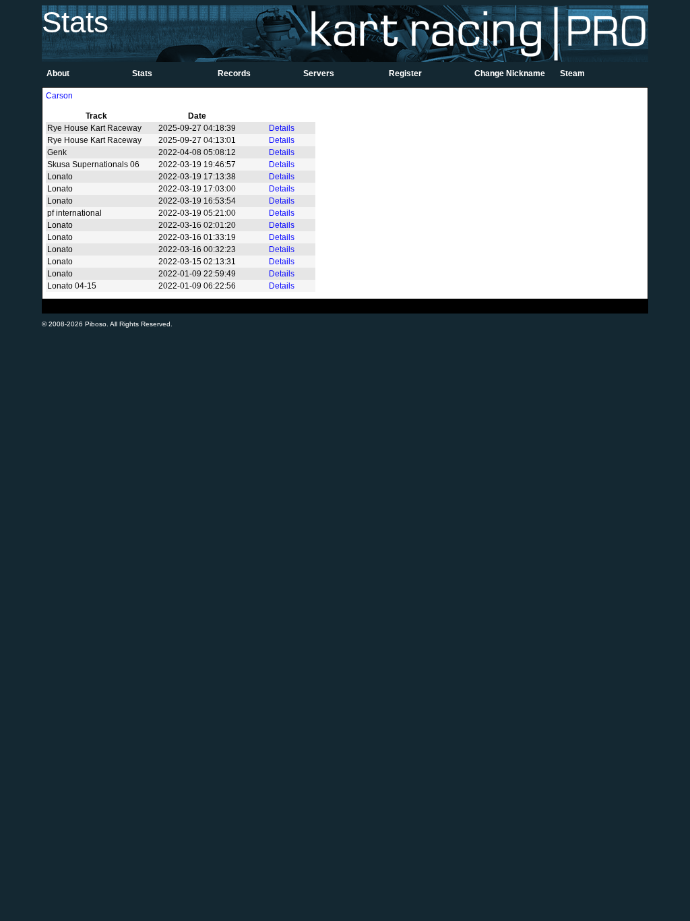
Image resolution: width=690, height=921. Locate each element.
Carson (59, 95)
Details (281, 128)
